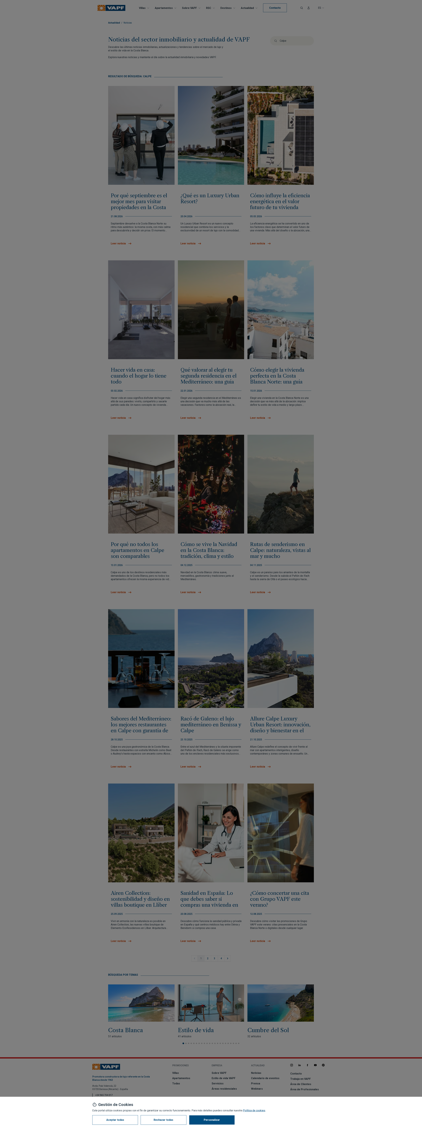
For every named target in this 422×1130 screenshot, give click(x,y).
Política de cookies (254, 1110)
